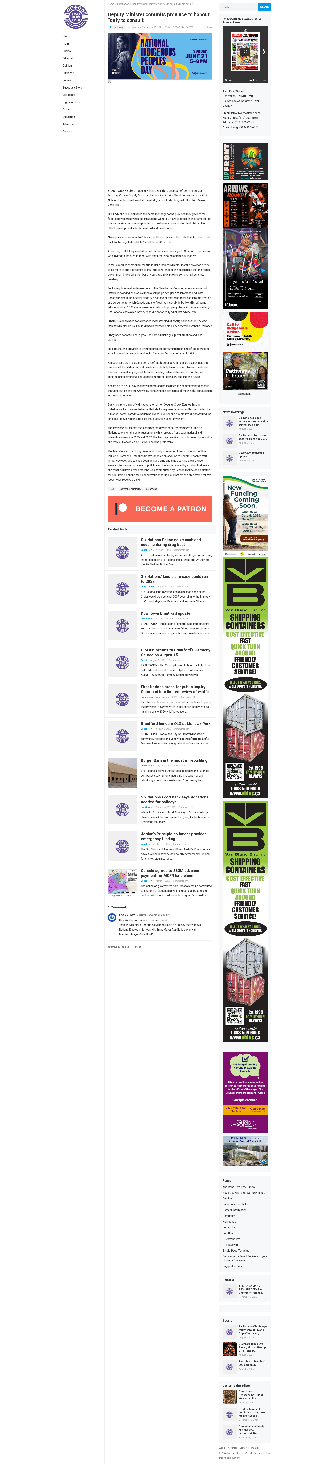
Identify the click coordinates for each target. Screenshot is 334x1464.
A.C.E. (66, 43)
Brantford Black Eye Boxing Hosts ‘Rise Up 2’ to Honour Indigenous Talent (252, 1347)
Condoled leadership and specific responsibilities (251, 1430)
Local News (123, 4)
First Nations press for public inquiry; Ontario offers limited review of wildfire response (176, 692)
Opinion (67, 65)
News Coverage (234, 412)
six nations (151, 489)
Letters (67, 80)
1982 (112, 489)
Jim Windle (133, 27)
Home (111, 4)
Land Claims (147, 586)
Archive (227, 1198)
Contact (67, 131)
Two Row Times (235, 1453)
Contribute (229, 1216)
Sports (67, 51)
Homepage (229, 1221)
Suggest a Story (72, 87)
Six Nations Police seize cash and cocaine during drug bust (253, 421)
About (222, 1448)
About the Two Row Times (239, 1187)
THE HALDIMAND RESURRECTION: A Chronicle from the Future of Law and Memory (250, 1289)
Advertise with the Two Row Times (244, 1192)
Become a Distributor (235, 1204)
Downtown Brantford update (165, 613)
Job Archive (230, 1227)
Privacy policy (231, 1239)
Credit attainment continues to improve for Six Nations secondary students (252, 1413)
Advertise (68, 124)
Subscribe (69, 117)
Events (144, 660)
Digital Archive (71, 102)
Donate (67, 109)
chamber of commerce (130, 489)
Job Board (69, 95)
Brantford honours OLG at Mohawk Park (175, 723)
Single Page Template (236, 1250)
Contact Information (234, 1210)
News (66, 36)
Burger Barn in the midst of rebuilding (174, 760)
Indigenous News (150, 697)
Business (68, 73)
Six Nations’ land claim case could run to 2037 (253, 437)
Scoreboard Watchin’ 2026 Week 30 (252, 1363)
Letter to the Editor (236, 1385)
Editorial (68, 58)
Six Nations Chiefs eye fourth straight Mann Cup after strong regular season (253, 1330)
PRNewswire (231, 1245)
